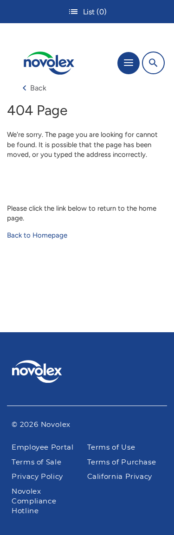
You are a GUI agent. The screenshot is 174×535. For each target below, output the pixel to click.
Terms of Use (111, 447)
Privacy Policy (37, 476)
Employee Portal (43, 447)
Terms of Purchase (121, 462)
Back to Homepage (37, 235)
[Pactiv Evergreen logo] (87, 373)
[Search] (153, 63)
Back (38, 88)
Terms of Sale (36, 462)
